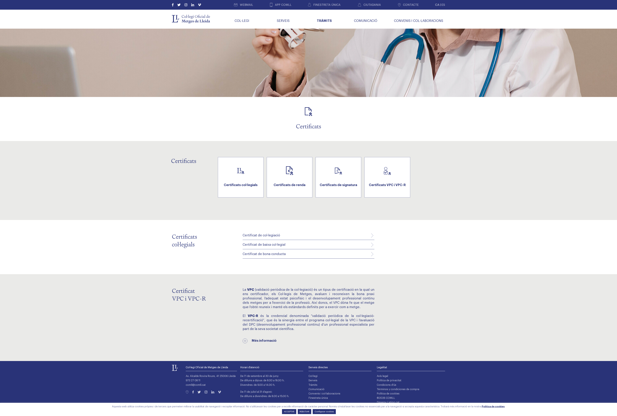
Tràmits (312, 385)
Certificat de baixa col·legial (264, 244)
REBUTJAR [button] (304, 412)
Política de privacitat (389, 380)
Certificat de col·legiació (261, 235)
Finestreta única (318, 398)
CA (437, 4)
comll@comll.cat (196, 385)
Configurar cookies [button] (324, 412)
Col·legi (312, 376)
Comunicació (316, 389)
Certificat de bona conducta (264, 254)
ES (443, 4)
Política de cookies (388, 393)
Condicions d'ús (386, 385)
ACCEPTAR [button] (289, 412)
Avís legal (382, 376)
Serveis (312, 380)
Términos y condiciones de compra (398, 389)
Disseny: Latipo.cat (388, 402)
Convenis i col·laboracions (324, 393)
